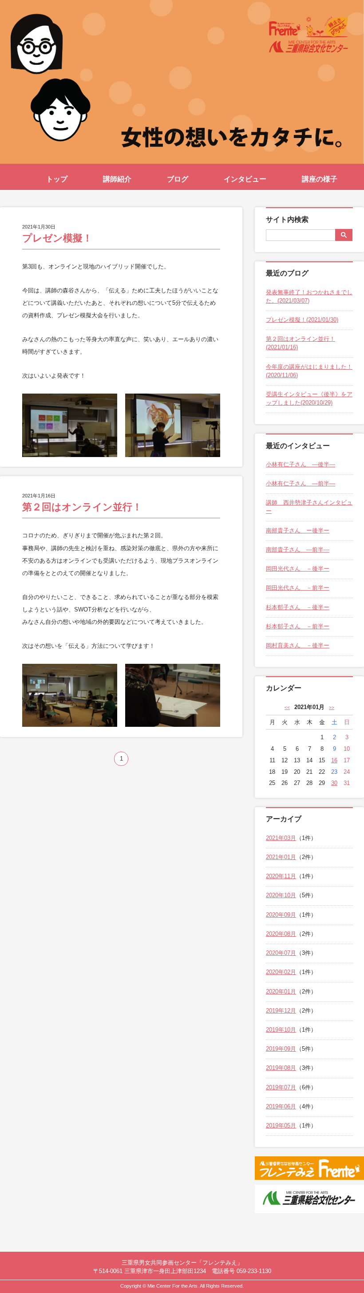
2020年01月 (281, 991)
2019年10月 (281, 1029)
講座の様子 (319, 179)
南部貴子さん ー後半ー (297, 530)
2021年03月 (281, 838)
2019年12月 (281, 1010)
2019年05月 (281, 1125)
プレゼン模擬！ (57, 238)
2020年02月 (281, 972)
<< (287, 707)
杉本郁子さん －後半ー (297, 607)
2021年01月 (281, 857)
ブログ (177, 179)
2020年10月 (281, 895)
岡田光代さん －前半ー (297, 587)
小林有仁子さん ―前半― (300, 483)
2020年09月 (281, 914)
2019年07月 (281, 1087)
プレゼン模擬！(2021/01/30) (302, 319)
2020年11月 (281, 876)
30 (334, 783)
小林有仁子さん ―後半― (300, 464)
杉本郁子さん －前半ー (297, 626)
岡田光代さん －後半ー (297, 568)
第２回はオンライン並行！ (82, 506)
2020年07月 (281, 953)
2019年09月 (281, 1048)
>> (331, 707)
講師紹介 (117, 179)
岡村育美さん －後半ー (297, 645)
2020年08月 (281, 933)
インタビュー (245, 179)
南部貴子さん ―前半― (297, 549)
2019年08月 (281, 1067)
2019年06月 (281, 1106)
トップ (56, 179)
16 (334, 760)
